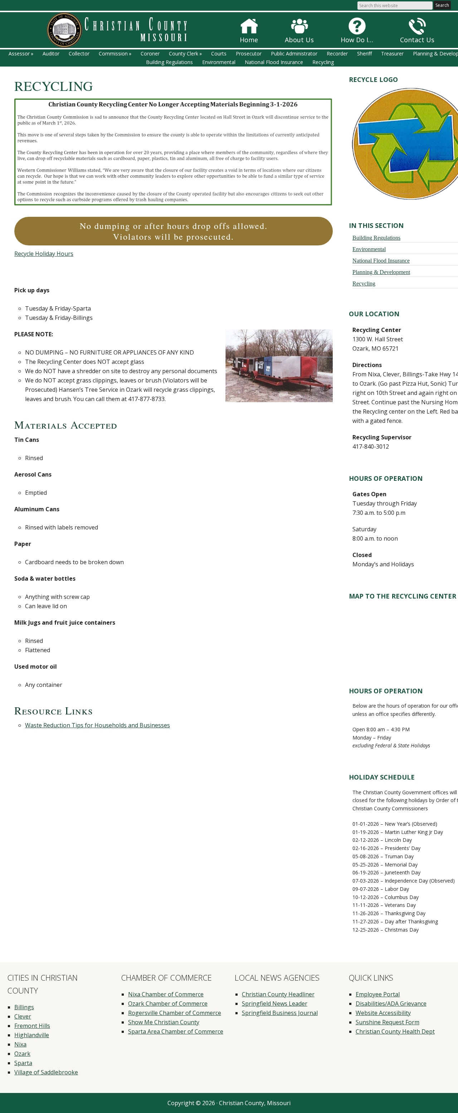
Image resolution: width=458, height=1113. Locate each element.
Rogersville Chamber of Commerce (174, 1013)
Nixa (20, 1044)
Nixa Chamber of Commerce (166, 994)
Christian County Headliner (278, 994)
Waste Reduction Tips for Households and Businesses (97, 725)
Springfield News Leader (274, 1003)
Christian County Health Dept (395, 1031)
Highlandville (31, 1035)
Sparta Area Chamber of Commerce (175, 1031)
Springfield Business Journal (280, 1013)
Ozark (22, 1054)
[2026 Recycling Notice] (173, 203)
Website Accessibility (383, 1013)
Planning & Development (381, 272)
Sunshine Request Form (387, 1022)
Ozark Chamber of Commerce (168, 1003)
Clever (22, 1016)
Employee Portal (378, 994)
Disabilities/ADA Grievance (391, 1003)
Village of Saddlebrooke (46, 1072)
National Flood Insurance (381, 260)
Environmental (369, 249)
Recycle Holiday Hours (43, 254)
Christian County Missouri (127, 30)
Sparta (23, 1063)
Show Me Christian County (163, 1022)
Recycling (363, 283)
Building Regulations (376, 237)
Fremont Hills (32, 1026)
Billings (24, 1007)
